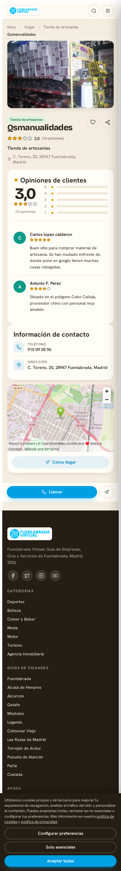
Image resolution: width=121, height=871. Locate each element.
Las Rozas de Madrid (26, 739)
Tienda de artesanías (60, 26)
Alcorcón (15, 696)
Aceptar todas (60, 861)
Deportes (15, 601)
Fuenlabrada (19, 678)
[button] (60, 74)
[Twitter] (27, 575)
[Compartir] (107, 122)
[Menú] (108, 11)
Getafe (13, 704)
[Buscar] (94, 11)
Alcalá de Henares (24, 687)
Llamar (55, 492)
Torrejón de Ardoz (24, 748)
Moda (12, 627)
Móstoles (15, 713)
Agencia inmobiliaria (25, 653)
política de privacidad (39, 821)
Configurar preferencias (60, 833)
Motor (12, 636)
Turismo (14, 645)
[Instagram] (41, 575)
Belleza (14, 610)
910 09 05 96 (39, 349)
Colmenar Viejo (21, 730)
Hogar (29, 26)
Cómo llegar (64, 462)
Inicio (11, 26)
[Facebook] (13, 575)
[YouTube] (55, 575)
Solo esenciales (60, 847)
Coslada (15, 774)
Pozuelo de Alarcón (25, 757)
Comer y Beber (21, 619)
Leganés (14, 722)
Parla (12, 765)
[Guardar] (93, 122)
